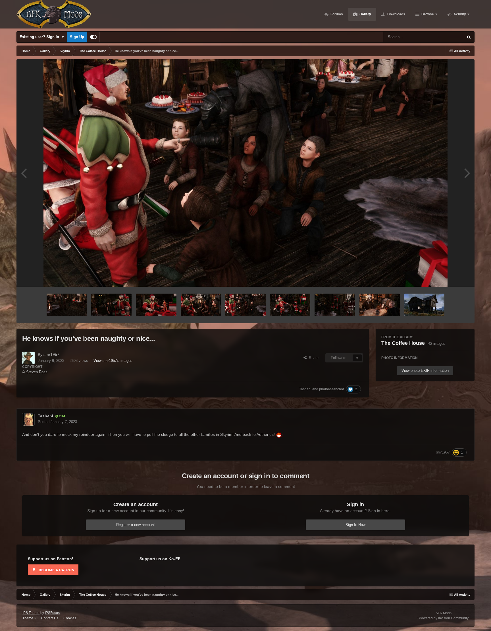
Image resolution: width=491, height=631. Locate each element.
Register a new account (135, 525)
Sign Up (77, 37)
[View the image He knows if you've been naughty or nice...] (245, 305)
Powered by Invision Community (444, 618)
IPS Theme (30, 613)
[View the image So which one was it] (201, 305)
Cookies (69, 618)
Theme (28, 618)
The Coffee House (403, 343)
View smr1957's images (112, 360)
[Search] (468, 37)
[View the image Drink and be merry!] (111, 305)
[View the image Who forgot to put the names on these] (156, 305)
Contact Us (49, 618)
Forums (336, 14)
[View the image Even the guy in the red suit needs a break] (67, 305)
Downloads (395, 14)
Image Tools (451, 276)
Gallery (365, 14)
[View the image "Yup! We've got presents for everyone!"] (290, 305)
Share (313, 358)
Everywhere (446, 37)
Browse (427, 14)
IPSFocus (52, 613)
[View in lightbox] (245, 173)
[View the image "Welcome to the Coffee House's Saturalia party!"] (335, 305)
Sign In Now (355, 525)
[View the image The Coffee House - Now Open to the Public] (424, 305)
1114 (61, 416)
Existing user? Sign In (40, 37)
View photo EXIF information (425, 370)
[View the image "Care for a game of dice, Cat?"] (379, 305)
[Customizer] (93, 37)
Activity (459, 14)
